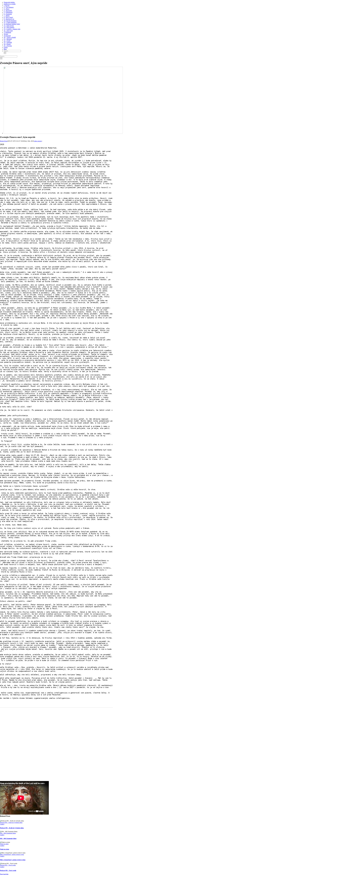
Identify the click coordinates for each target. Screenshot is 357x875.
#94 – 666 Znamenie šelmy (8, 833)
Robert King (3, 141)
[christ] (63, 133)
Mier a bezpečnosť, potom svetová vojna (12, 854)
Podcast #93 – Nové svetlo (8, 865)
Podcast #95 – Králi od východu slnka (11, 822)
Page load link (4, 874)
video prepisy (38, 141)
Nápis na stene (4, 844)
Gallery (2, 824)
